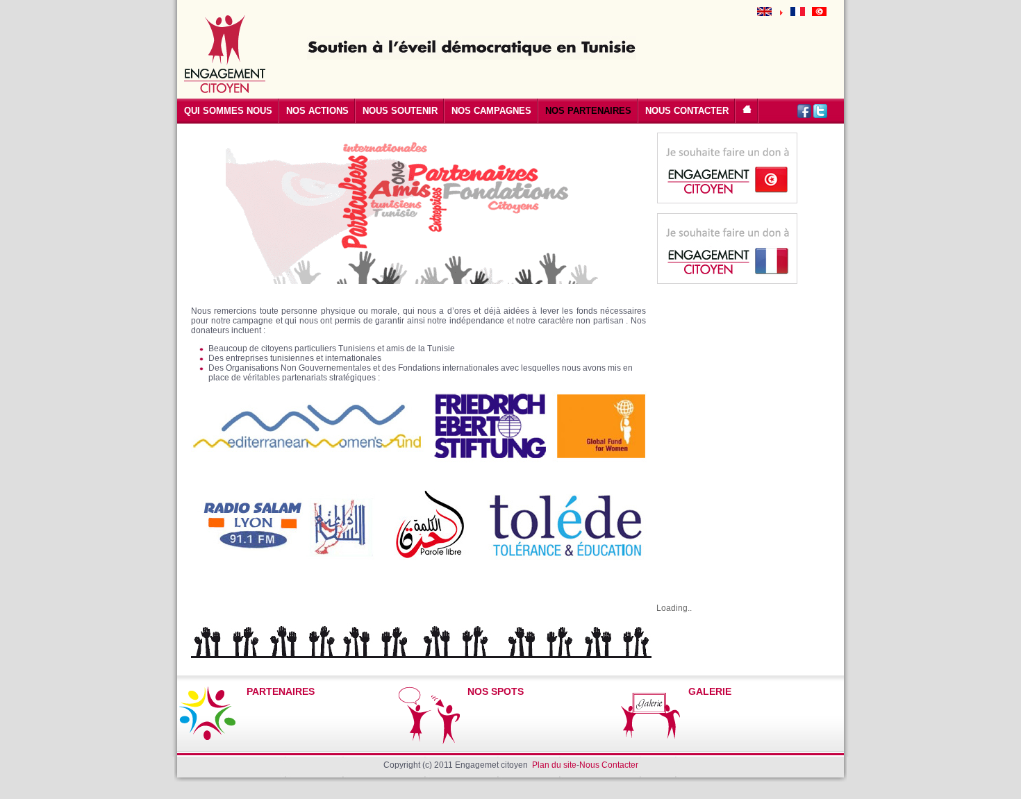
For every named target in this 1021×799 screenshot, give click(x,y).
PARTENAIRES (281, 691)
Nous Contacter (608, 765)
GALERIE (709, 691)
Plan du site (554, 765)
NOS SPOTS (495, 691)
